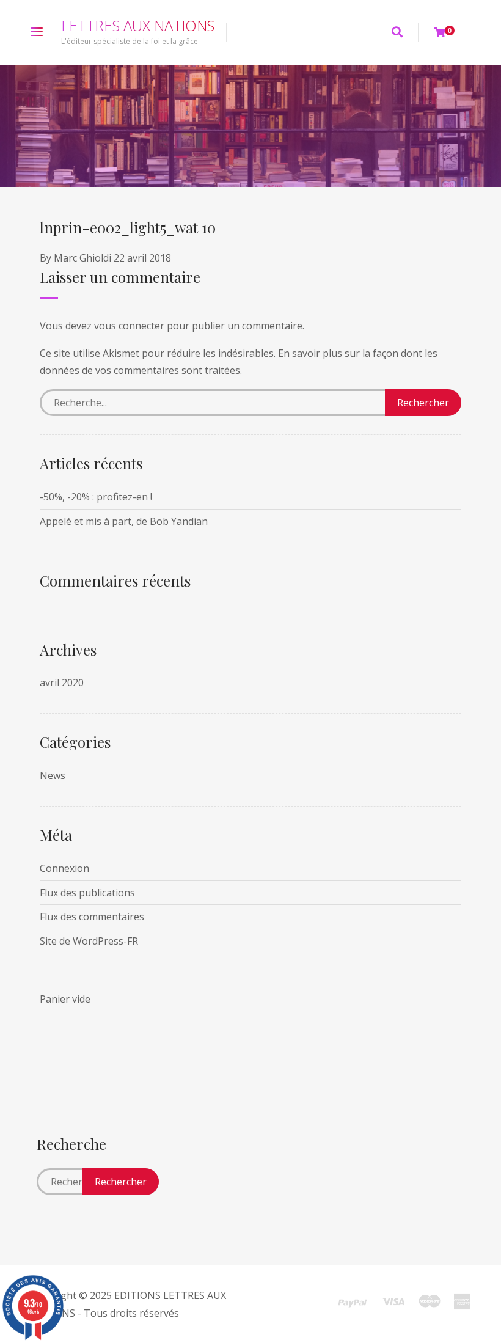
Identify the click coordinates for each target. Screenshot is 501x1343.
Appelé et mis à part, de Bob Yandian (124, 521)
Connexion (64, 868)
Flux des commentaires (92, 916)
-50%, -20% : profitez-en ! (96, 496)
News (52, 775)
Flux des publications (87, 892)
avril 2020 (62, 682)
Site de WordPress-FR (89, 941)
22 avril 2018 (142, 258)
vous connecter (129, 325)
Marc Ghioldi (82, 258)
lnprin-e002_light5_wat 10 (128, 227)
